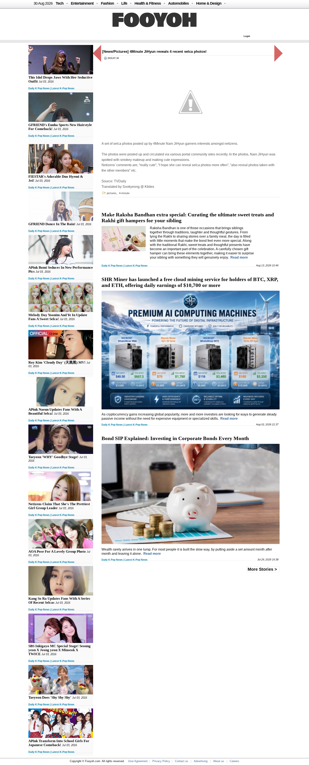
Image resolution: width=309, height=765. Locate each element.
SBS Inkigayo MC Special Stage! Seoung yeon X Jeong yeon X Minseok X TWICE (59, 650)
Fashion (107, 3)
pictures (111, 193)
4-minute (124, 193)
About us (218, 761)
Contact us (181, 761)
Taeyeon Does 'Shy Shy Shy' (49, 697)
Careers (234, 761)
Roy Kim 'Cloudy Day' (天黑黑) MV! (57, 362)
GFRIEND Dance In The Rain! (51, 224)
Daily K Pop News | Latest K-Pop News (51, 88)
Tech (59, 3)
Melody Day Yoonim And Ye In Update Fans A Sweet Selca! (57, 317)
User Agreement (138, 761)
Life (124, 3)
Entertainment (82, 3)
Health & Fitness (148, 3)
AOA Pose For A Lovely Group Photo (57, 551)
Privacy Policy (161, 761)
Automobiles (178, 3)
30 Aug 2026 (43, 3)
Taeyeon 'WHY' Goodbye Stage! (53, 457)
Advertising (200, 761)
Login (247, 36)
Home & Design (208, 3)
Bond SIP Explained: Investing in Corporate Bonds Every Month (175, 438)
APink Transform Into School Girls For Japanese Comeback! (58, 743)
